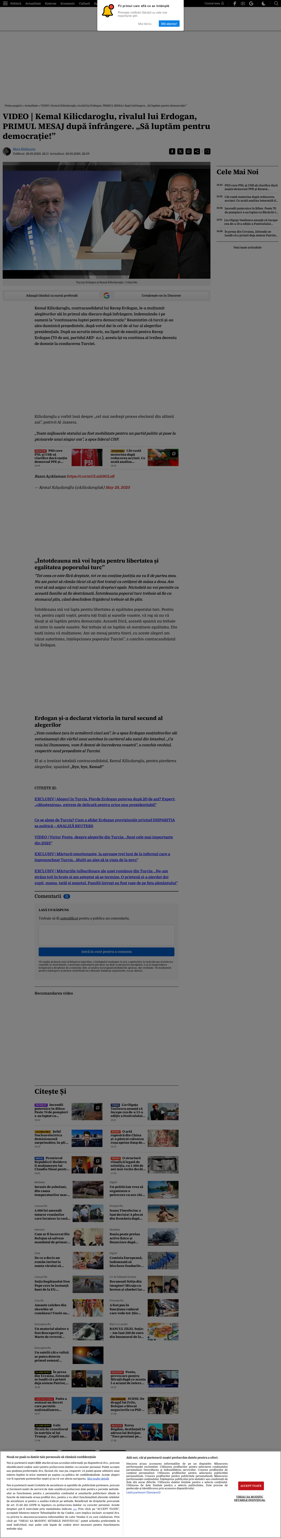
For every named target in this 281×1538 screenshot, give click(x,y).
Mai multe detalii (98, 1478)
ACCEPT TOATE (251, 1485)
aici (75, 1509)
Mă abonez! (169, 23)
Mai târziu (144, 23)
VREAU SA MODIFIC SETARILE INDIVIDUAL (249, 1498)
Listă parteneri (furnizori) (143, 1492)
